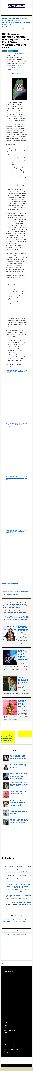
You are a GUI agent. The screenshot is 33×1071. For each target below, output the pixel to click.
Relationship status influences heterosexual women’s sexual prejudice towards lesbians (18, 803)
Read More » (10, 645)
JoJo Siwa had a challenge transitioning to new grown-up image (19, 811)
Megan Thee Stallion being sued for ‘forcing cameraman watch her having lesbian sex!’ (23, 655)
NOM (7, 106)
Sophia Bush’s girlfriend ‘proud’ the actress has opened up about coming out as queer (18, 757)
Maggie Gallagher (16, 593)
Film (5, 1027)
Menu (17, 2)
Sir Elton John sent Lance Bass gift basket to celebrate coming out (22, 704)
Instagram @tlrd (21, 934)
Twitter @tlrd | (6, 934)
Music (15, 590)
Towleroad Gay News (16, 6)
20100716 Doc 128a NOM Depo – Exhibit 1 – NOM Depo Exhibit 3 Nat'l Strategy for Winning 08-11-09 (16, 425)
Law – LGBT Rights (9, 1030)
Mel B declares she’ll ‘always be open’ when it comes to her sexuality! (23, 629)
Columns (6, 1032)
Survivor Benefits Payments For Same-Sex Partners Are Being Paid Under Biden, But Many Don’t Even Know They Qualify (16, 617)
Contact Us (7, 952)
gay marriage (6, 593)
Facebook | (13, 934)
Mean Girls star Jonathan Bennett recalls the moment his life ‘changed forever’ (23, 680)
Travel (5, 1025)
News (19, 590)
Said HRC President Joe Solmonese (16, 124)
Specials (6, 1035)
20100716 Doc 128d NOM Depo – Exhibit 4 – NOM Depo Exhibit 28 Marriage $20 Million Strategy (16, 531)
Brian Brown (17, 591)
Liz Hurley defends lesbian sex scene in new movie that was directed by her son (19, 820)
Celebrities (10, 590)
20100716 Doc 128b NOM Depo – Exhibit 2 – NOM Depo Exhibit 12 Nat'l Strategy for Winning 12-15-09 (16, 371)
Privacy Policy (7, 958)
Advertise (6, 950)
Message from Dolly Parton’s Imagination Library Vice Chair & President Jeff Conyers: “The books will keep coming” (19, 886)
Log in (21, 1067)
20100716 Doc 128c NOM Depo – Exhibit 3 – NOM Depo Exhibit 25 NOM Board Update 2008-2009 (16, 478)
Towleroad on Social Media (11, 956)
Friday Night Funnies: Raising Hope (21, 902)
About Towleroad (8, 954)
